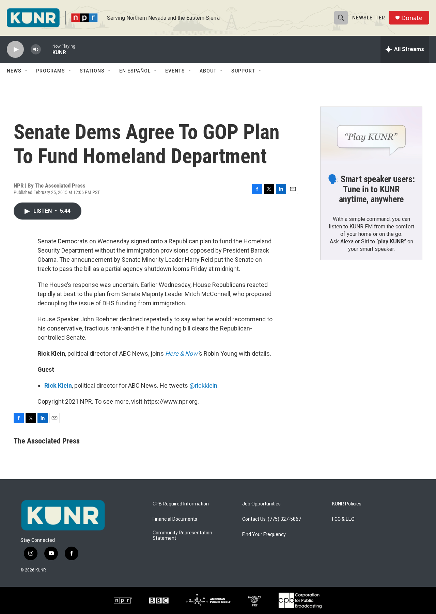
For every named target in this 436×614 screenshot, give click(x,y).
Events (175, 71)
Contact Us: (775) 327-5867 (271, 519)
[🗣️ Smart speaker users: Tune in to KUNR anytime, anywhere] (371, 135)
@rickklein (203, 385)
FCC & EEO (343, 519)
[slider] (47, 49)
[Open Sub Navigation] (26, 71)
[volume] (36, 49)
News (14, 71)
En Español (135, 71)
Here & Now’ (182, 353)
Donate (411, 17)
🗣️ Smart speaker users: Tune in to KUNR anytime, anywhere (371, 189)
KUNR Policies (346, 503)
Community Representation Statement (182, 535)
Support (243, 71)
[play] (15, 49)
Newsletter (368, 17)
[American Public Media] (208, 600)
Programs (50, 71)
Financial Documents (175, 519)
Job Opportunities (261, 503)
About (208, 71)
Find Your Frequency (264, 534)
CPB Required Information (181, 503)
